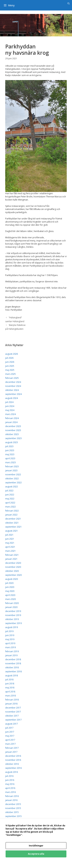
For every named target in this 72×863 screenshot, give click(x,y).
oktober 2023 (12, 434)
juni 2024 (9, 406)
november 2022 (13, 474)
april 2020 (10, 595)
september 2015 (13, 816)
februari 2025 (12, 378)
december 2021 (13, 518)
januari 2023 (11, 470)
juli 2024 (9, 402)
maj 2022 (9, 498)
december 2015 (13, 804)
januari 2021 (11, 558)
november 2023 (13, 430)
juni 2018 (9, 683)
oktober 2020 (12, 571)
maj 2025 (9, 369)
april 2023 (10, 458)
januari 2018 (11, 703)
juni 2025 (9, 365)
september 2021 (13, 526)
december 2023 (13, 426)
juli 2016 (9, 776)
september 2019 (13, 623)
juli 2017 (9, 727)
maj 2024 (9, 410)
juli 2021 (9, 534)
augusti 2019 (11, 627)
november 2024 (13, 386)
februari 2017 (12, 747)
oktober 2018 (12, 667)
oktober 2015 (12, 812)
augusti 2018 (11, 675)
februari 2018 (12, 699)
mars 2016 (10, 792)
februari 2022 (12, 510)
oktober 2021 (12, 522)
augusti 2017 (11, 723)
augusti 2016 (11, 772)
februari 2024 (12, 418)
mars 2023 (10, 462)
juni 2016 (9, 780)
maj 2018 (9, 687)
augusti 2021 (11, 530)
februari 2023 (12, 466)
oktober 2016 (12, 763)
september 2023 (13, 438)
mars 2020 (10, 599)
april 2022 (10, 502)
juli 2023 (9, 446)
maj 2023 (9, 454)
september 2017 (13, 719)
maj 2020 (9, 591)
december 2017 (13, 707)
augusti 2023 (11, 442)
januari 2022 (11, 514)
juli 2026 (9, 357)
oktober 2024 (12, 390)
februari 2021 (12, 554)
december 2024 (13, 382)
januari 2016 (11, 800)
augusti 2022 (11, 486)
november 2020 (13, 566)
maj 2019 (9, 639)
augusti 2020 (11, 579)
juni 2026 (9, 361)
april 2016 (10, 788)
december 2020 (13, 562)
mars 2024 (10, 414)
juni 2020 (9, 587)
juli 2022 (9, 490)
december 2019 (13, 611)
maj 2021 (9, 542)
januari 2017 (11, 751)
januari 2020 (11, 607)
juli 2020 (9, 583)
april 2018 (10, 691)
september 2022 (13, 482)
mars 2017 (10, 743)
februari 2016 (12, 796)
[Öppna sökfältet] (68, 3)
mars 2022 (10, 506)
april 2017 (10, 739)
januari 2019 (11, 655)
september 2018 (13, 671)
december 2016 (13, 755)
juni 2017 (9, 731)
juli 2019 (9, 631)
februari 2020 (12, 603)
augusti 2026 (11, 353)
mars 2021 (10, 550)
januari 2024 (11, 422)
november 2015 (13, 808)
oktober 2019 (12, 619)
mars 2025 (10, 374)
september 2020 (13, 575)
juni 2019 (9, 635)
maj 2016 (9, 784)
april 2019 (10, 643)
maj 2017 (9, 735)
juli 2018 (9, 679)
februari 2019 (12, 651)
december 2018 (13, 659)
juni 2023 (9, 450)
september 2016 (13, 768)
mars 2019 (10, 647)
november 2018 (13, 663)
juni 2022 (9, 494)
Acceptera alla (36, 853)
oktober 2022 (12, 478)
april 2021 (10, 546)
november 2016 (13, 759)
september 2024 (13, 394)
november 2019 (13, 615)
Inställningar (36, 845)
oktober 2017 (12, 715)
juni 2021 (9, 538)
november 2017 (13, 711)
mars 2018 (10, 695)
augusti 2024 (11, 398)
